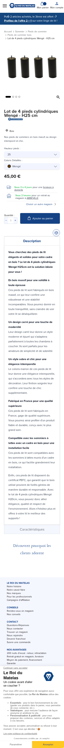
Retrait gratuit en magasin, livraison (25, 656)
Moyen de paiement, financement (24, 660)
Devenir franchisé (16, 638)
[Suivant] (56, 16)
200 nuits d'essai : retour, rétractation (26, 653)
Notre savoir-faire (16, 589)
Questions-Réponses (18, 625)
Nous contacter (15, 628)
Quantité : (9, 215)
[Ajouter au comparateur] (56, 232)
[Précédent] (8, 16)
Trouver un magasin (17, 632)
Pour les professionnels (19, 596)
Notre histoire (14, 586)
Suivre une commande (19, 642)
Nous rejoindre (15, 635)
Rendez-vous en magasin (20, 611)
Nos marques (14, 593)
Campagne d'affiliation (18, 600)
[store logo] (22, 5)
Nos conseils (13, 614)
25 (9, 154)
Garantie (11, 663)
